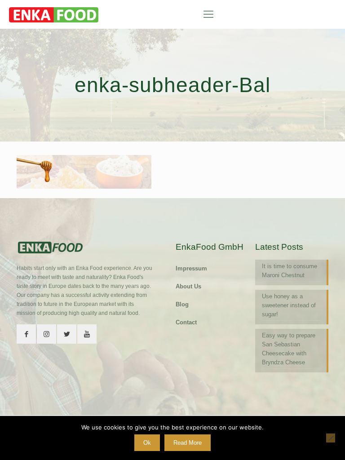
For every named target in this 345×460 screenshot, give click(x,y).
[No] (330, 437)
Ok (147, 442)
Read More (187, 442)
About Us (188, 286)
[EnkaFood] (53, 14)
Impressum (191, 268)
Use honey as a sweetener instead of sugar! (289, 305)
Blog (182, 304)
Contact (186, 322)
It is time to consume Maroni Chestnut (289, 271)
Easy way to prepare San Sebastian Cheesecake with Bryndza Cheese (288, 349)
